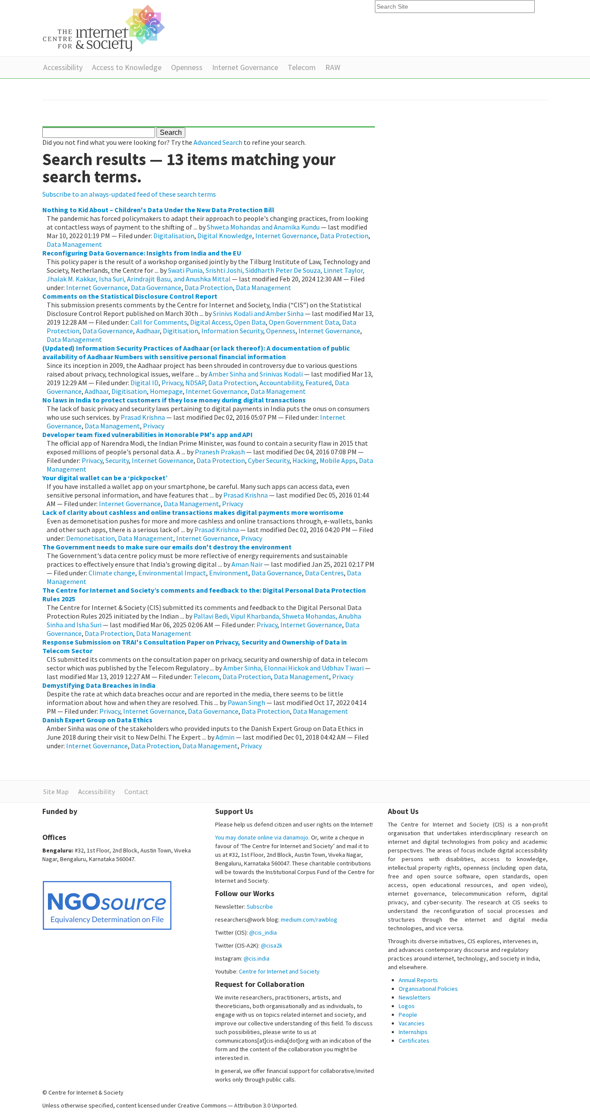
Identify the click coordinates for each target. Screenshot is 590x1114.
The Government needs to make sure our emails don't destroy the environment (167, 547)
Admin (225, 737)
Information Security (232, 330)
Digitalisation (173, 235)
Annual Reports (418, 980)
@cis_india (263, 932)
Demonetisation (90, 538)
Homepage (166, 391)
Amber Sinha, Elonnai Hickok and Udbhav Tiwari (293, 668)
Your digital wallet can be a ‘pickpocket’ (105, 477)
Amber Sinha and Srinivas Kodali (256, 374)
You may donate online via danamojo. (262, 837)
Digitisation (180, 330)
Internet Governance (245, 67)
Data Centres (324, 572)
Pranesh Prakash (220, 451)
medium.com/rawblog (309, 919)
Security (117, 460)
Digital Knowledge (224, 235)
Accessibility (62, 67)
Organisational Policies (428, 989)
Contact (136, 791)
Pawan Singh (246, 702)
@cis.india (257, 958)
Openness (187, 67)
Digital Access (210, 322)
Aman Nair (247, 564)
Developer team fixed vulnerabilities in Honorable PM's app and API (147, 434)
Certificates (414, 1040)
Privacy (172, 382)
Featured (318, 382)
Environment (228, 572)
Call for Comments (158, 322)
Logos (407, 1006)
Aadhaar (148, 330)
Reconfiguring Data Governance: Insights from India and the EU (141, 253)
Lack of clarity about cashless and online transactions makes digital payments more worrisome (192, 512)
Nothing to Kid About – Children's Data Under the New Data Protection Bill (158, 209)
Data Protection (344, 235)
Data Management (74, 244)
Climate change (112, 572)
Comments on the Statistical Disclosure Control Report (129, 296)
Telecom (302, 67)
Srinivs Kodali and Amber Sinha (258, 313)
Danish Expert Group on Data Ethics (97, 719)
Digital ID (144, 382)
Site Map (56, 791)
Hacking (304, 460)
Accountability (281, 382)
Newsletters (415, 997)
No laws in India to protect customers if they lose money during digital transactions (174, 400)
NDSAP (195, 382)
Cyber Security (268, 460)
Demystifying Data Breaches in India (98, 685)
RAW (332, 67)
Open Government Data (304, 322)
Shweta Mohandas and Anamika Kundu (263, 227)
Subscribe (260, 906)
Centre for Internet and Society (279, 971)
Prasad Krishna (143, 417)
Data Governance (156, 287)
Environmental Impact (172, 572)
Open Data (250, 322)
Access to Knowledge (127, 67)
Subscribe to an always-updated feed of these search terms (129, 194)
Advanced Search (217, 142)
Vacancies (412, 1023)
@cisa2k (271, 945)
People (408, 1014)
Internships (413, 1032)
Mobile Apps (338, 460)
